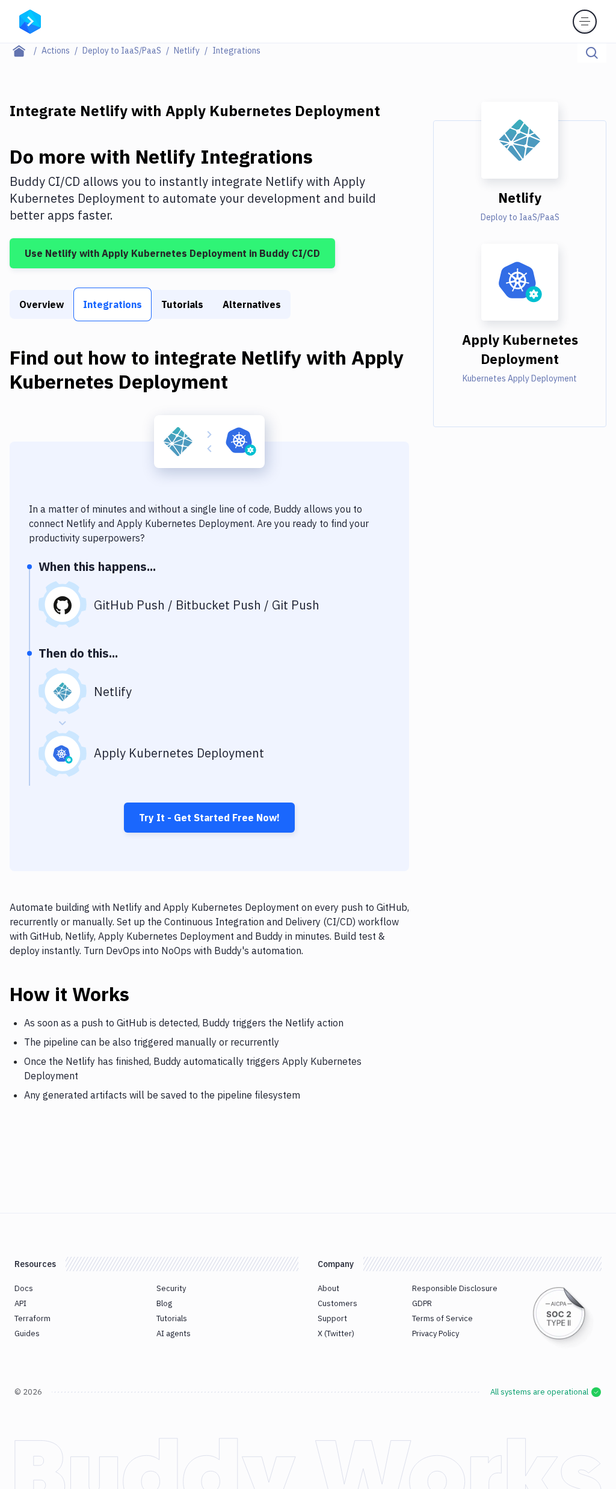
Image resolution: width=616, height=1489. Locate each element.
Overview (41, 304)
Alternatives (252, 304)
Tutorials (182, 304)
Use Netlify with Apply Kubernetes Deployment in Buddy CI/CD (172, 253)
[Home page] (26, 50)
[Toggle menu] (585, 22)
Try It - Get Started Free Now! (209, 818)
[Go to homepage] (30, 20)
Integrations (112, 304)
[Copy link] (143, 994)
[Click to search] (592, 53)
